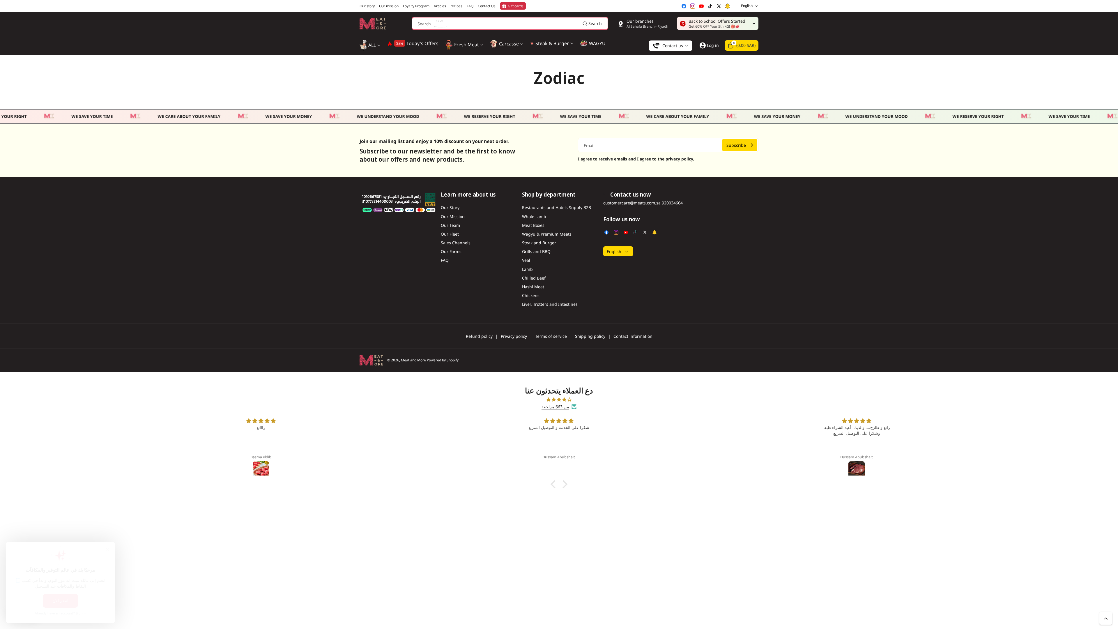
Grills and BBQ (536, 251)
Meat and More (413, 360)
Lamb (527, 269)
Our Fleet (450, 234)
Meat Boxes (533, 225)
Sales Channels (455, 242)
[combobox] (510, 23)
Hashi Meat (533, 286)
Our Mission (453, 216)
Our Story (450, 207)
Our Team (450, 225)
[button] (741, 45)
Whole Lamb (534, 216)
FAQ (445, 260)
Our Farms (451, 251)
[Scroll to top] (1105, 618)
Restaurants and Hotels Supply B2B (556, 207)
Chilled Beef (534, 278)
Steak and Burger (539, 242)
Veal (526, 260)
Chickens (530, 295)
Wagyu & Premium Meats (547, 234)
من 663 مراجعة (555, 406)
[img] (559, 399)
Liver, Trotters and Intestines (550, 304)
